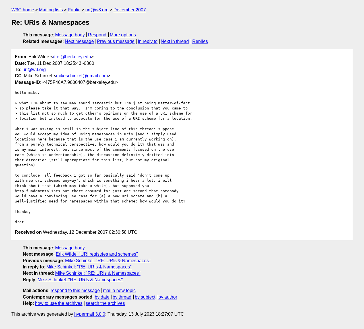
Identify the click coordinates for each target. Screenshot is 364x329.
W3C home (22, 9)
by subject (145, 297)
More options (123, 34)
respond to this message (75, 290)
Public (74, 9)
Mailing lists (51, 9)
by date (102, 297)
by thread (122, 297)
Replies (200, 41)
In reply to (148, 41)
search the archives (105, 303)
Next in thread (175, 41)
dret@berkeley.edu (72, 56)
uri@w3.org (97, 9)
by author (167, 297)
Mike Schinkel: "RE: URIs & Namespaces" (107, 260)
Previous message (116, 41)
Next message (79, 41)
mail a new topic (119, 290)
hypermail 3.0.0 (89, 314)
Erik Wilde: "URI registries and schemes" (97, 254)
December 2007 (129, 9)
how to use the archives (58, 303)
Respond (97, 34)
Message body (70, 34)
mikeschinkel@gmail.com (82, 75)
